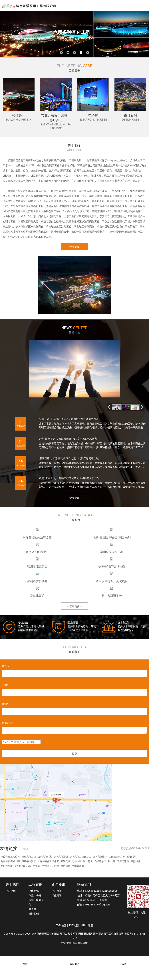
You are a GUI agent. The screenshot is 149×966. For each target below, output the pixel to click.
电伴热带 (76, 861)
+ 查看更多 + (74, 246)
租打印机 (135, 861)
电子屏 (32, 909)
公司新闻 (56, 890)
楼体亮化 (34, 890)
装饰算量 (88, 861)
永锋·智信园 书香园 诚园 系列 (112, 537)
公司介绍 (10, 890)
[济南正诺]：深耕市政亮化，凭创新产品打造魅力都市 (69, 419)
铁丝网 (111, 861)
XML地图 (61, 925)
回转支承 (65, 861)
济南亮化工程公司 (10, 856)
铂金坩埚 (131, 856)
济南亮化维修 (100, 856)
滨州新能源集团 (37, 566)
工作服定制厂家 (117, 856)
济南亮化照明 (61, 856)
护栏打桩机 (7, 866)
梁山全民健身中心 (111, 552)
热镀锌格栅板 (8, 861)
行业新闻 (56, 895)
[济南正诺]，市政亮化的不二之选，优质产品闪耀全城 (69, 458)
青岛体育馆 (37, 595)
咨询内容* (7, 723)
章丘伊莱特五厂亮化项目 (112, 581)
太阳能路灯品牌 (23, 866)
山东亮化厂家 (45, 856)
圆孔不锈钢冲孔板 (26, 861)
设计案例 (34, 913)
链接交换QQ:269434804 (135, 848)
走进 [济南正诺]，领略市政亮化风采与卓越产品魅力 (68, 438)
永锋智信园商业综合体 (37, 537)
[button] (143, 407)
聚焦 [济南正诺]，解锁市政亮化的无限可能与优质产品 (69, 478)
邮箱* (5, 704)
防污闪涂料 (123, 861)
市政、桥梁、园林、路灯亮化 (36, 899)
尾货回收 (65, 866)
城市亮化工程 (29, 856)
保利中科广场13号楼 (111, 566)
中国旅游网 (78, 866)
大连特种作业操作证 (48, 861)
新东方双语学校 (112, 595)
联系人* (6, 666)
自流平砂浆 (100, 861)
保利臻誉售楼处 (37, 581)
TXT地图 (74, 925)
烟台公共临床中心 (37, 552)
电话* (5, 685)
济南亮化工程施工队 (80, 856)
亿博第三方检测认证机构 (46, 866)
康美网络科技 (80, 943)
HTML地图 (87, 925)
